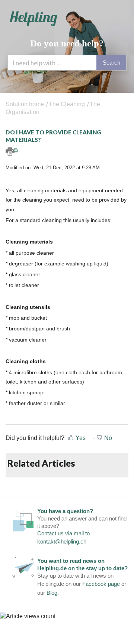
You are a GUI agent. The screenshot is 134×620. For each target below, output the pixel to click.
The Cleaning (67, 104)
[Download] (53, 309)
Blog (52, 593)
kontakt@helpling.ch (61, 541)
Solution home (25, 104)
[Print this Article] (67, 151)
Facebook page (101, 584)
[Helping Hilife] (33, 18)
